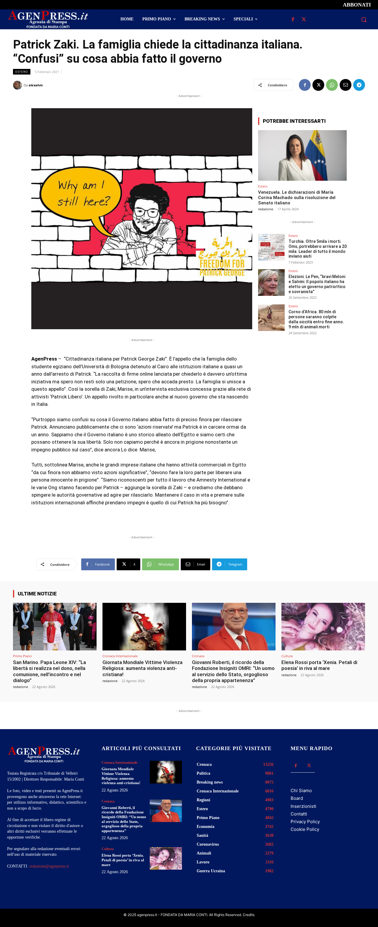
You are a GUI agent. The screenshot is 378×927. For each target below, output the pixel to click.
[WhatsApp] (332, 85)
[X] (304, 20)
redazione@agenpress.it (49, 866)
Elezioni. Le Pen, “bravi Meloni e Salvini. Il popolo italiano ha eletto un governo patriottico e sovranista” (317, 284)
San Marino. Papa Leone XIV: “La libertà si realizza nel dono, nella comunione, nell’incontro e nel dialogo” (49, 671)
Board (297, 798)
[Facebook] (293, 20)
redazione (265, 209)
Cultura (287, 656)
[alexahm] (18, 85)
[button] (364, 19)
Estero (21, 72)
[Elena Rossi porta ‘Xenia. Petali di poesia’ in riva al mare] (323, 626)
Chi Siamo (301, 790)
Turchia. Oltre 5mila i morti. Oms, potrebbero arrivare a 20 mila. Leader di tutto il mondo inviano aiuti (318, 249)
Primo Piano (22, 656)
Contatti (299, 814)
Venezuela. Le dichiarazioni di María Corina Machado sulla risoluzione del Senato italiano (296, 198)
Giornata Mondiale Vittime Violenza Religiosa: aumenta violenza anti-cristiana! (142, 668)
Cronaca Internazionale (120, 656)
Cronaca (198, 656)
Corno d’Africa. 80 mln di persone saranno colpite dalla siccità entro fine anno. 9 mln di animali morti (316, 319)
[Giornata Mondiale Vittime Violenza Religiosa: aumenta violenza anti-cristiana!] (144, 626)
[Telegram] (359, 85)
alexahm (36, 85)
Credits (249, 915)
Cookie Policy (305, 829)
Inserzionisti (303, 806)
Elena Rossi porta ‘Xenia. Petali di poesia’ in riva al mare (319, 665)
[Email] (345, 85)
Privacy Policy (305, 821)
